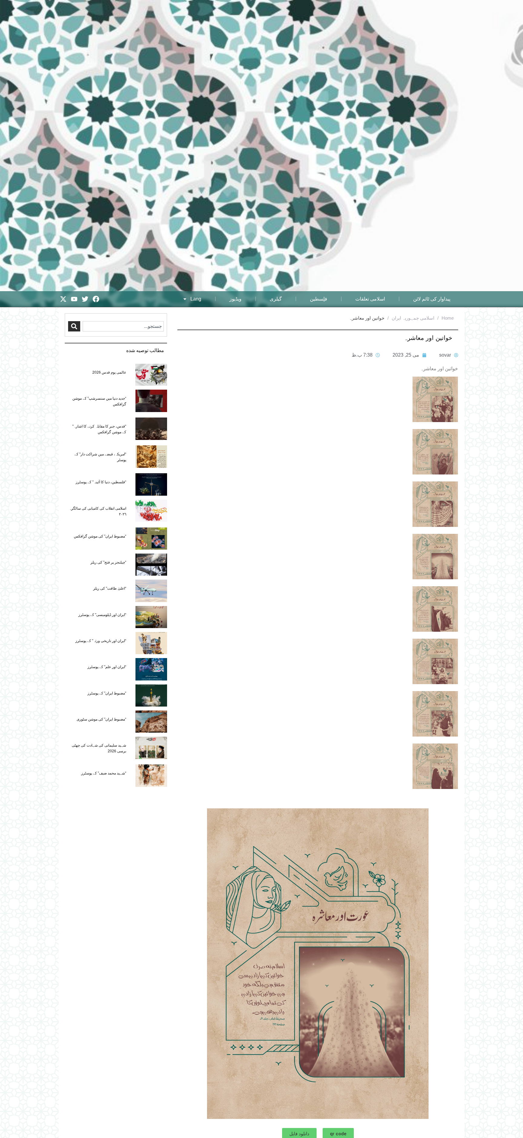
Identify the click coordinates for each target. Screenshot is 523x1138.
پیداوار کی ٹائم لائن (431, 298)
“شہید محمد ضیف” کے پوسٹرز (103, 773)
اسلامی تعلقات (370, 298)
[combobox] (123, 326)
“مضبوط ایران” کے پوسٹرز (106, 693)
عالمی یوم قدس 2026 (109, 372)
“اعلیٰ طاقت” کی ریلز (109, 588)
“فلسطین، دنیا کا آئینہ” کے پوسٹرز (101, 482)
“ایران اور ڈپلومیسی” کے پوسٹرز (102, 615)
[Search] (74, 326)
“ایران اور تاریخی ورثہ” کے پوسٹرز (100, 641)
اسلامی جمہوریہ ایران (413, 318)
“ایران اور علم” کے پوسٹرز (106, 667)
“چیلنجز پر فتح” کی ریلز (108, 562)
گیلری (276, 298)
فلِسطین (318, 298)
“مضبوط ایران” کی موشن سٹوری (101, 719)
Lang (195, 298)
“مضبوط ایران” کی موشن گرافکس (100, 536)
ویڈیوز (235, 298)
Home (448, 318)
